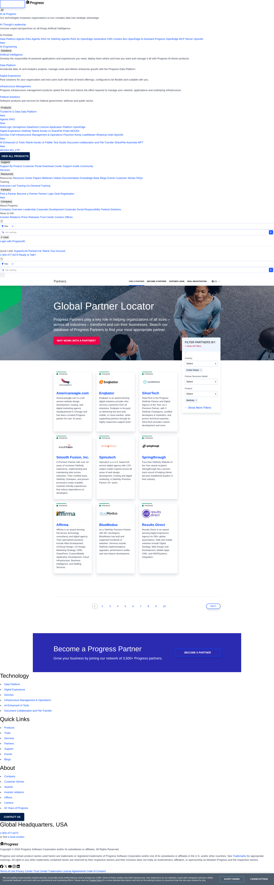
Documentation (70, 178)
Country (188, 358)
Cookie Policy (96, 880)
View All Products (15, 156)
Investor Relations (10, 217)
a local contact (16, 836)
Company (6, 201)
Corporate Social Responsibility (82, 209)
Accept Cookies (232, 879)
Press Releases (30, 217)
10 (164, 606)
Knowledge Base (89, 178)
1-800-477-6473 (9, 254)
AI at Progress (8, 14)
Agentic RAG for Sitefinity (46, 39)
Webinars (47, 178)
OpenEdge (79, 127)
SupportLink (21, 251)
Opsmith (101, 41)
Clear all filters (194, 346)
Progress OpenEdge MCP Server (174, 39)
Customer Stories (126, 178)
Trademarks (239, 856)
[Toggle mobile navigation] (2, 275)
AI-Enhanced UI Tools (12, 142)
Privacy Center (24, 871)
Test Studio (60, 142)
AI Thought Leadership (13, 24)
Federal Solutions (10, 97)
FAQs (139, 178)
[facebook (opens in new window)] (2, 867)
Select (189, 363)
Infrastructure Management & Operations (39, 134)
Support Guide (71, 166)
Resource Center (22, 178)
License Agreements (74, 871)
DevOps (4, 134)
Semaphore (19, 127)
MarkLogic (6, 127)
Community (86, 166)
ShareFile (56, 130)
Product (188, 388)
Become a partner (197, 652)
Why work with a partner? (76, 340)
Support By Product (11, 166)
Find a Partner (8, 193)
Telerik (35, 130)
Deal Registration (37, 195)
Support (5, 162)
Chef (12, 134)
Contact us (12, 816)
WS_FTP (15, 150)
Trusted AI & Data (10, 111)
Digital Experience (10, 75)
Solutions (6, 50)
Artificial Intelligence (11, 54)
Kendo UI (45, 130)
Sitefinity (26, 130)
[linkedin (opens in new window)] (18, 867)
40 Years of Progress (16, 808)
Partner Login (46, 193)
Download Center (52, 166)
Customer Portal (32, 166)
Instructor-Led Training (13, 185)
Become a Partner (27, 193)
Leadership (29, 209)
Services (5, 170)
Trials (7, 733)
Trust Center (47, 217)
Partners (6, 189)
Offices (69, 217)
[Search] (1, 221)
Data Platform (8, 39)
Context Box (120, 39)
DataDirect (33, 127)
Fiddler (49, 142)
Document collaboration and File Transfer (90, 142)
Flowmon (68, 134)
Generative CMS (102, 39)
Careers (59, 217)
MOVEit (74, 130)
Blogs (103, 178)
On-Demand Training (38, 185)
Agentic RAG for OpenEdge (77, 39)
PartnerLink (35, 251)
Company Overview (11, 209)
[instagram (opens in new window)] (14, 867)
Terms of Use (7, 871)
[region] (137, 879)
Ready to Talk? (27, 254)
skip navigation (12, 4)
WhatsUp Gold (104, 134)
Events (111, 178)
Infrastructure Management (15, 86)
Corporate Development (50, 209)
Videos (57, 178)
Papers (37, 178)
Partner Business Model (196, 376)
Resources (7, 174)
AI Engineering (8, 46)
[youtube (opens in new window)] (10, 867)
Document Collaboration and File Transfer (28, 710)
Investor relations (14, 792)
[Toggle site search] (1, 259)
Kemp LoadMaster (84, 134)
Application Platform (61, 127)
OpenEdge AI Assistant (141, 39)
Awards (8, 786)
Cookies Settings (259, 879)
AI (2, 10)
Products (6, 107)
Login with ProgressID (12, 241)
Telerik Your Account (53, 251)
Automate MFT (71, 144)
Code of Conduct (96, 871)
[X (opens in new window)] (6, 867)
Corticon (44, 127)
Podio (66, 130)
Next (213, 606)
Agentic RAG (23, 39)
